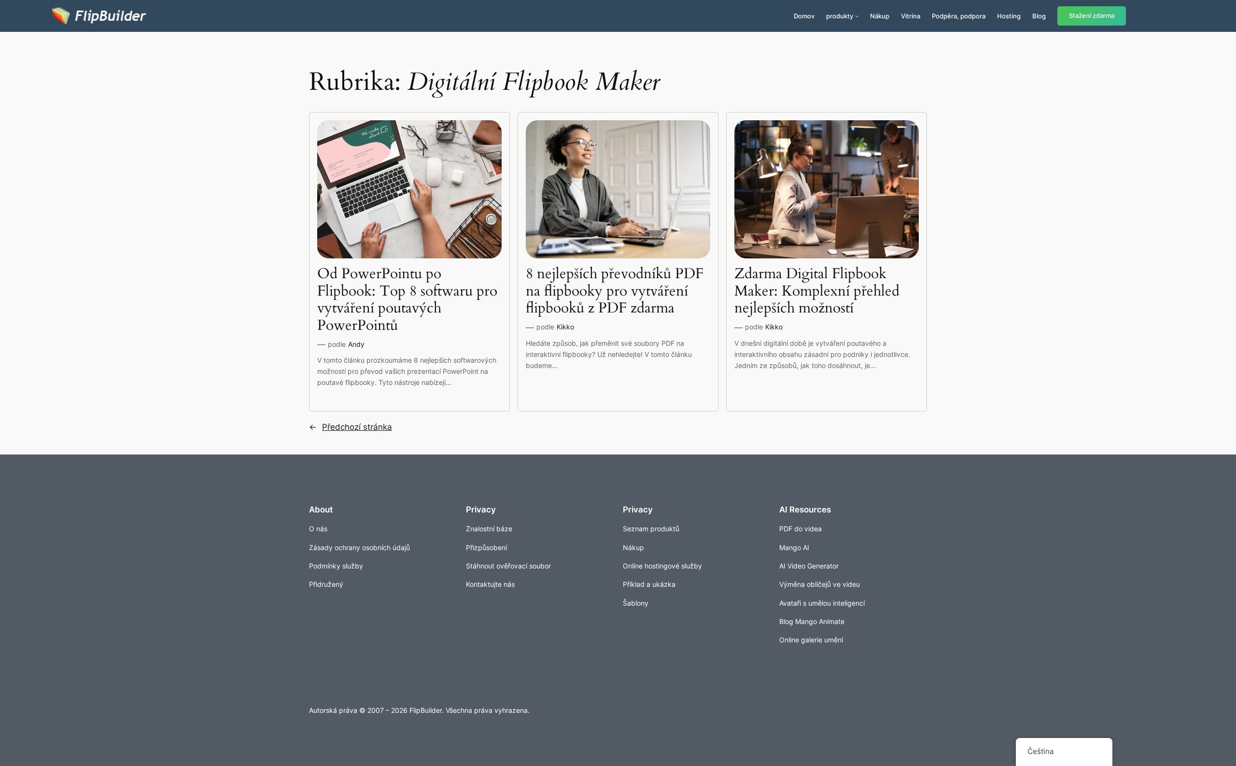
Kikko (565, 327)
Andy (356, 344)
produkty (839, 16)
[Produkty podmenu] (857, 16)
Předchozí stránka (350, 427)
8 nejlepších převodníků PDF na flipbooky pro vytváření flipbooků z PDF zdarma (614, 291)
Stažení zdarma (1091, 15)
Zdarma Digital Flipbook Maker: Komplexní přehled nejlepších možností (816, 291)
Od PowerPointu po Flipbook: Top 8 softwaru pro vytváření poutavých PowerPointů (407, 300)
